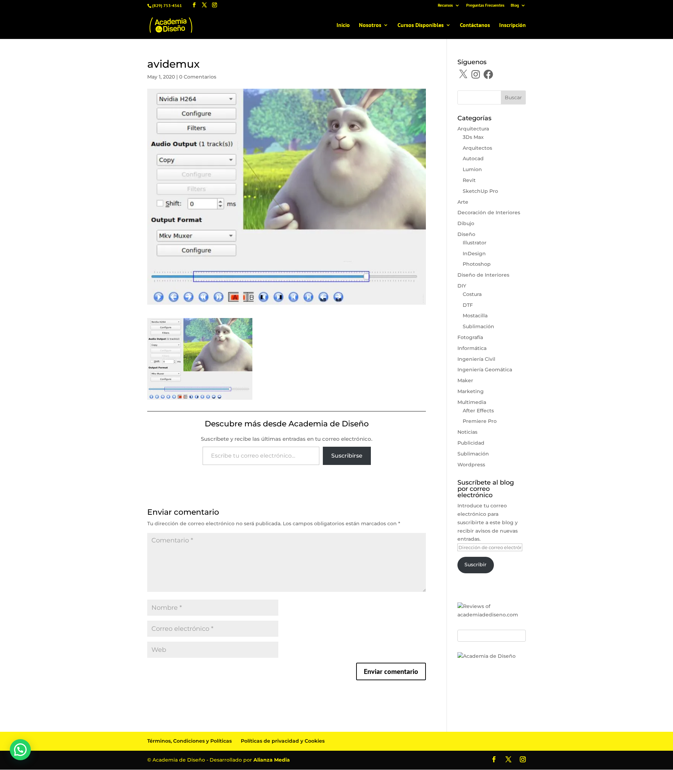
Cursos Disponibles (420, 25)
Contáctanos (475, 25)
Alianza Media (271, 760)
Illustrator (475, 242)
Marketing (470, 391)
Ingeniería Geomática (484, 369)
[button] (20, 749)
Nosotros (370, 25)
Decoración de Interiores (488, 212)
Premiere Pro (480, 421)
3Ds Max (473, 137)
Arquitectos (477, 148)
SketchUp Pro (480, 191)
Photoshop (477, 264)
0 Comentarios (197, 77)
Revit (469, 180)
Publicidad (470, 443)
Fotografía (470, 337)
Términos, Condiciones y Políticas (189, 741)
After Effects (478, 410)
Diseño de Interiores (483, 275)
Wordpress (471, 464)
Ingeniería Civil (476, 359)
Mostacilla (475, 315)
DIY (461, 286)
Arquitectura (473, 129)
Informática (472, 348)
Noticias (467, 432)
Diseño (466, 234)
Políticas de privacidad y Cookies (283, 741)
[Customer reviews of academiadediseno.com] (491, 615)
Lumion (472, 169)
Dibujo (465, 223)
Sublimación (478, 326)
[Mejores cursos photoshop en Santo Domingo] (486, 656)
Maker (465, 380)
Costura (472, 294)
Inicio (343, 25)
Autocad (473, 158)
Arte (462, 202)
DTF (468, 305)
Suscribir (475, 564)
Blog (515, 5)
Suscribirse (346, 455)
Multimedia (471, 402)
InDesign (474, 253)
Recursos (445, 5)
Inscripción (512, 25)
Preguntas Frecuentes (485, 5)
